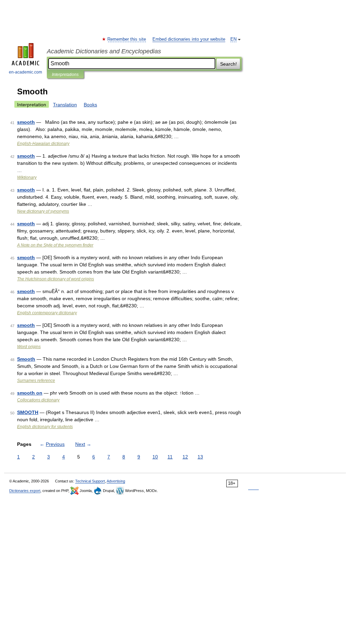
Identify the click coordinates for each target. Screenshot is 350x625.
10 (155, 457)
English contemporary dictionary (47, 312)
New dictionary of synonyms (43, 211)
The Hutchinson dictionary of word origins (55, 279)
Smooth (26, 359)
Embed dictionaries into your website (188, 39)
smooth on (29, 393)
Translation (65, 104)
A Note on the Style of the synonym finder (55, 245)
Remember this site (127, 39)
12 (185, 457)
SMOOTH (27, 412)
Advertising (116, 481)
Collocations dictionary (38, 400)
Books (90, 104)
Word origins (29, 346)
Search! (228, 64)
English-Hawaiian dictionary (43, 143)
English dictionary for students (45, 426)
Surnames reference (36, 380)
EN (233, 39)
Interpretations (65, 74)
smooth (26, 122)
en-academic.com (25, 72)
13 (200, 457)
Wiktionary (27, 177)
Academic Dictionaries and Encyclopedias (104, 51)
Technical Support (90, 481)
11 (170, 457)
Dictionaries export (24, 491)
